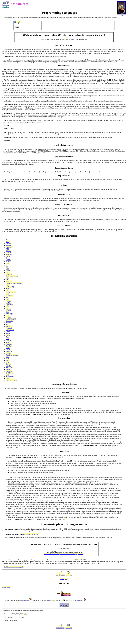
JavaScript (9, 314)
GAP (7, 299)
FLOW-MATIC (11, 292)
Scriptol (8, 366)
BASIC (8, 260)
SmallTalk (9, 371)
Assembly (9, 252)
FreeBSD (79, 600)
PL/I (7, 342)
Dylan (8, 285)
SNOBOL (9, 373)
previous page (60, 575)
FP (7, 297)
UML (8, 378)
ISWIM (8, 310)
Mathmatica (9, 321)
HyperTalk (9, 305)
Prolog (8, 348)
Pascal (8, 335)
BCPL (8, 261)
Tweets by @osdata (80, 559)
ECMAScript (10, 287)
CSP (7, 279)
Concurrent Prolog (12, 276)
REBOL (8, 353)
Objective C (10, 330)
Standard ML (10, 376)
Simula (8, 369)
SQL (7, 375)
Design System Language (14, 283)
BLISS (8, 263)
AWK (8, 256)
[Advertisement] (78, 25)
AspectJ (8, 251)
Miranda (8, 322)
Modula (8, 326)
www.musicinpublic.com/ (31, 534)
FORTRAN (10, 296)
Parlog (8, 333)
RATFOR (9, 351)
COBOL (9, 274)
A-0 (7, 240)
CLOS (8, 272)
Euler (7, 290)
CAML (8, 270)
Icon (7, 306)
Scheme (8, 364)
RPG (7, 357)
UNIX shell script (11, 380)
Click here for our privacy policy (14, 567)
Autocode (9, 254)
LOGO (8, 317)
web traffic (65, 39)
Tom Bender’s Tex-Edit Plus (53, 600)
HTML (8, 303)
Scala (7, 362)
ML (7, 324)
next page (69, 575)
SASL (8, 360)
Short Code (9, 367)
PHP (7, 339)
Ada (7, 242)
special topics (6, 587)
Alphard (8, 245)
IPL (7, 308)
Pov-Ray (9, 346)
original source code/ (31, 537)
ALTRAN (9, 247)
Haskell (8, 301)
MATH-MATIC (11, 319)
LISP (7, 315)
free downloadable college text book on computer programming (64, 554)
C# (7, 267)
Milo (107, 562)
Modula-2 (9, 328)
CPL (7, 278)
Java (7, 312)
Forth (7, 294)
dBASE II (9, 281)
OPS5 (8, 331)
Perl (7, 337)
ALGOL (9, 243)
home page (64, 579)
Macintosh (25, 600)
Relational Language (12, 355)
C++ (7, 269)
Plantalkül (9, 340)
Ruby (8, 358)
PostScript (9, 344)
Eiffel (8, 288)
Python (8, 349)
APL (7, 249)
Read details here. (64, 548)
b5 (72, 414)
